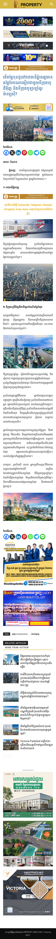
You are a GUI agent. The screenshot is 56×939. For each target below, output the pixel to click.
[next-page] (10, 756)
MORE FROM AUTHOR (16, 647)
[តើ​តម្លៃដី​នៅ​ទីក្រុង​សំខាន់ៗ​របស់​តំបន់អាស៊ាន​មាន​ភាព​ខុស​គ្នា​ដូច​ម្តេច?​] (11, 729)
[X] (12, 152)
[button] (5, 4)
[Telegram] (36, 152)
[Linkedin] (18, 152)
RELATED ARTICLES (15, 643)
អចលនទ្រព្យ (35, 634)
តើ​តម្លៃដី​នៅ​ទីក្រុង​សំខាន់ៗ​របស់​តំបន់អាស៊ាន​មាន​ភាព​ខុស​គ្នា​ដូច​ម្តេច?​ (35, 730)
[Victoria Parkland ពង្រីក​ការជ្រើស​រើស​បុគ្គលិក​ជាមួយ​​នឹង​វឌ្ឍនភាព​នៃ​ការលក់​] (11, 744)
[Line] (42, 152)
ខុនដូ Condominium (20, 634)
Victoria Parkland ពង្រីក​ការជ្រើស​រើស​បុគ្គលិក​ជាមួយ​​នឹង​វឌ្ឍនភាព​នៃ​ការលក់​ (36, 745)
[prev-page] (5, 756)
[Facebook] (6, 152)
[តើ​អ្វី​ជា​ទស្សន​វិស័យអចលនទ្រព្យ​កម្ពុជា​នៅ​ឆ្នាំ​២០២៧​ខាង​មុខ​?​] (11, 696)
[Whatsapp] (30, 152)
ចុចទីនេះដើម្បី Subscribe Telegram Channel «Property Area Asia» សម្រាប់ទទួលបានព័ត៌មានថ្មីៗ (28, 209)
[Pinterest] (24, 152)
